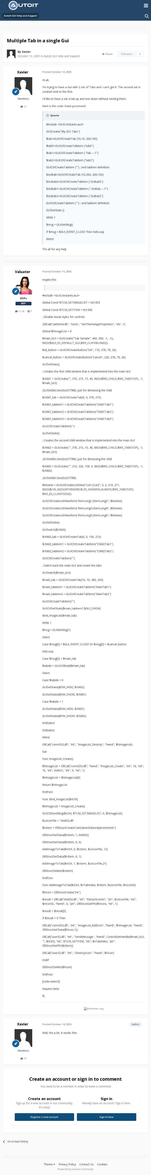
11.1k (21, 311)
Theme (48, 1164)
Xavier (26, 52)
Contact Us (86, 1164)
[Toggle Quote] (48, 115)
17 (24, 106)
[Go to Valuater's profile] (23, 285)
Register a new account (44, 1117)
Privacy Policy (67, 1164)
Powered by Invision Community (75, 1169)
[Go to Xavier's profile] (11, 54)
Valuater (22, 271)
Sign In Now (106, 1117)
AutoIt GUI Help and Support (62, 56)
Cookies (102, 1164)
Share (108, 54)
